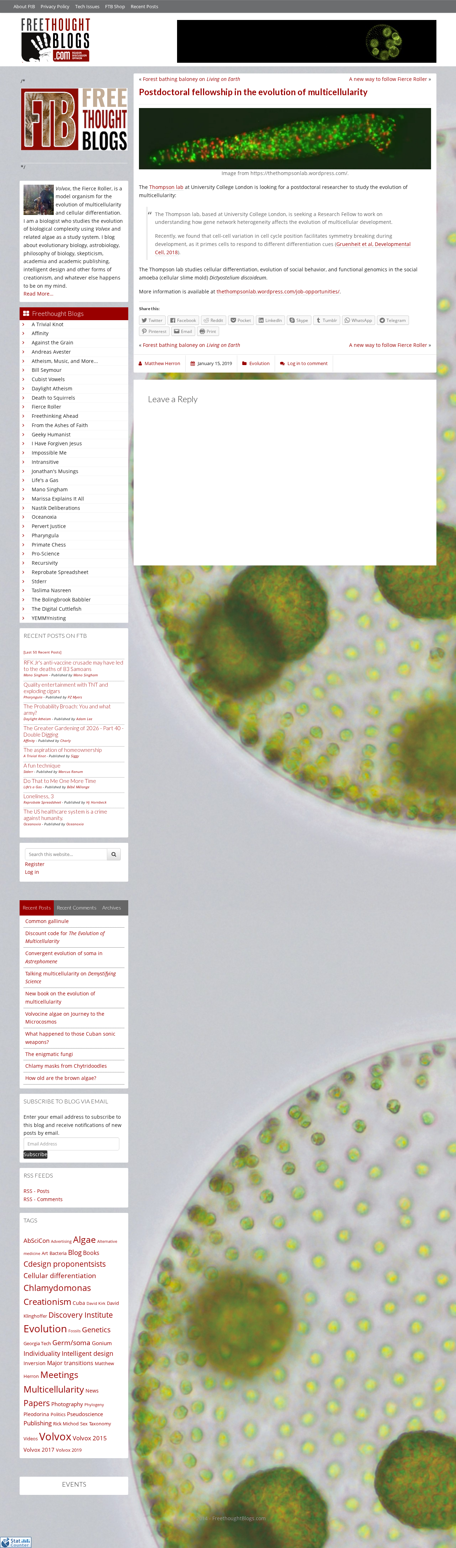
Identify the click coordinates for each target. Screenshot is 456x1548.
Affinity (40, 333)
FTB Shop (115, 6)
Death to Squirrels (53, 397)
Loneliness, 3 (39, 796)
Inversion (35, 1363)
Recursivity (45, 562)
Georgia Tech (37, 1343)
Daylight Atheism (52, 388)
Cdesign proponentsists (65, 1264)
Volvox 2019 (69, 1450)
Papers (37, 1403)
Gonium (102, 1343)
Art (45, 1253)
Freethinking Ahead (55, 415)
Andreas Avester (51, 351)
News (92, 1390)
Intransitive (45, 461)
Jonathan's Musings (55, 471)
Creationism (47, 1301)
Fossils (74, 1330)
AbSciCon (37, 1240)
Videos (31, 1438)
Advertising (61, 1241)
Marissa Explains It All (58, 498)
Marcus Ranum (70, 771)
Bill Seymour (47, 370)
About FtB (24, 6)
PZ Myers (75, 696)
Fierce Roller (46, 406)
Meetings (59, 1374)
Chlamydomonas (57, 1287)
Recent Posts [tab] (36, 907)
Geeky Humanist (51, 434)
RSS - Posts (37, 1191)
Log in (32, 871)
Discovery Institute (80, 1314)
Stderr (39, 581)
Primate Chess (49, 544)
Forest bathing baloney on (191, 79)
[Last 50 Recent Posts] (42, 652)
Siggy (75, 755)
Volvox (55, 1436)
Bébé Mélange (78, 786)
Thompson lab (166, 187)
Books (91, 1253)
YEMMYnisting (49, 618)
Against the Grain (52, 342)
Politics (58, 1414)
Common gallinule (47, 921)
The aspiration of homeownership (63, 750)
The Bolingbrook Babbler (61, 599)
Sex (84, 1423)
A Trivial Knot (47, 324)
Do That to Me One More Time (60, 781)
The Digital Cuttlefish (57, 608)
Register (35, 864)
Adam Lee (84, 718)
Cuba (79, 1303)
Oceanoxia (44, 516)
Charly (65, 740)
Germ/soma (71, 1342)
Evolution (45, 1328)
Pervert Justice (49, 526)
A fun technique (42, 765)
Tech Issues (87, 6)
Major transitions (70, 1363)
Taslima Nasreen (51, 590)
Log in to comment (307, 363)
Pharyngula (45, 535)
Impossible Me (49, 452)
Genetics (96, 1329)
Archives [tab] (111, 907)
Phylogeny (94, 1404)
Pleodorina (36, 1414)
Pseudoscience (85, 1414)
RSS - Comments (43, 1199)
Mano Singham (50, 489)
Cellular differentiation (60, 1275)
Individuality (42, 1353)
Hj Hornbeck (96, 802)
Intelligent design (87, 1353)
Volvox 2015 (90, 1438)
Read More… (38, 293)
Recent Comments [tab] (77, 907)
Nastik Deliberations (56, 507)
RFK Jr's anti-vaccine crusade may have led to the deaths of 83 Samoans (73, 665)
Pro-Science (45, 553)
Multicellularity (54, 1389)
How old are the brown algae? (60, 1078)
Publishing (38, 1423)
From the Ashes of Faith (60, 425)
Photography (67, 1404)
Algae (84, 1239)
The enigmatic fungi (49, 1054)
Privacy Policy (55, 6)
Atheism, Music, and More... (65, 361)
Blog (75, 1252)
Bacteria (58, 1253)
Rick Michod (66, 1423)
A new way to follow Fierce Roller (388, 79)
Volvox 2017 (39, 1449)
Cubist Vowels (48, 379)
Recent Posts (144, 6)
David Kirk (96, 1303)
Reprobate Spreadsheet (60, 572)
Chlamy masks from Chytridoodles (66, 1065)
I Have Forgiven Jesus (57, 443)
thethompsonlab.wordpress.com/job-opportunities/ (278, 291)
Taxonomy (100, 1423)
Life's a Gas (45, 480)
